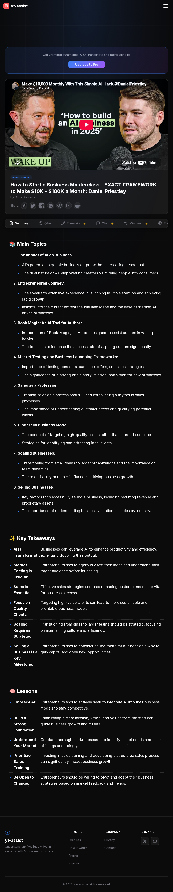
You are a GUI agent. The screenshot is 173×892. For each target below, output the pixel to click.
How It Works (78, 848)
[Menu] (166, 6)
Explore (74, 863)
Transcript (76, 223)
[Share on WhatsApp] (50, 205)
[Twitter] (145, 841)
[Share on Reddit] (77, 205)
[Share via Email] (68, 205)
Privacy (109, 840)
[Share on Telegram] (59, 205)
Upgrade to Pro (86, 64)
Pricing (73, 855)
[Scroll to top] (163, 882)
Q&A (47, 223)
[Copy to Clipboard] (24, 205)
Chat (108, 223)
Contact (110, 848)
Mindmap (139, 223)
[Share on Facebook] (41, 205)
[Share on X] (33, 205)
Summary (22, 223)
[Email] (155, 841)
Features (75, 840)
